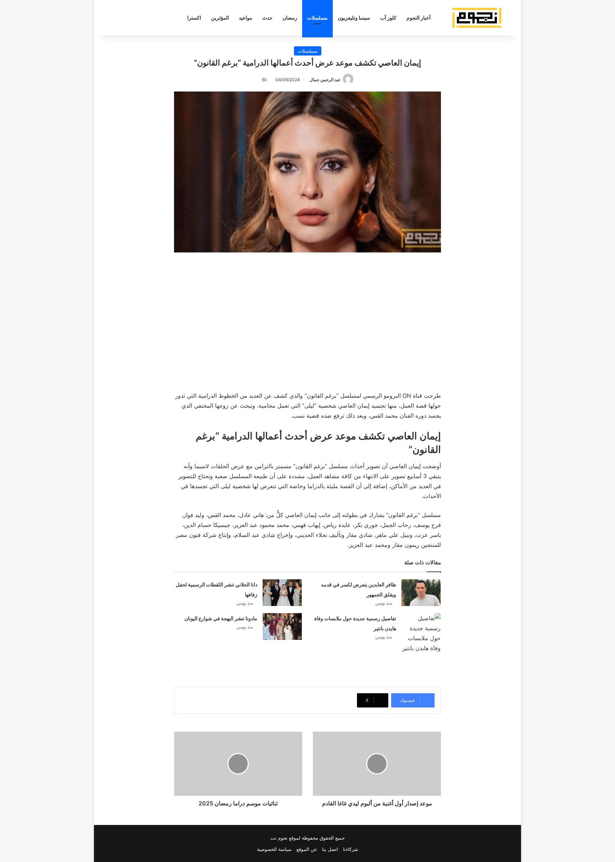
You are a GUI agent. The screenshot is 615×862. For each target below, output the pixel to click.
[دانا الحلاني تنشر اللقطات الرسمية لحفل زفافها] (282, 592)
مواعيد (245, 18)
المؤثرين (220, 18)
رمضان (290, 18)
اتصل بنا (330, 849)
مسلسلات (317, 18)
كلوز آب (388, 18)
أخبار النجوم (418, 18)
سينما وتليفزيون (354, 18)
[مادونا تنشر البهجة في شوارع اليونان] (282, 626)
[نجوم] (476, 17)
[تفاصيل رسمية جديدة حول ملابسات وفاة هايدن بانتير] (421, 633)
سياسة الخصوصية (274, 849)
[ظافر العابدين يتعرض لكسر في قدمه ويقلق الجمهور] (421, 592)
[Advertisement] (307, 320)
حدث (267, 18)
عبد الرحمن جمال (325, 79)
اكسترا (194, 18)
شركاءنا (350, 849)
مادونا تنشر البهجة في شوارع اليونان (220, 618)
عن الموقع (306, 849)
